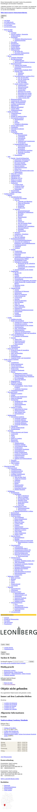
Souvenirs (13, 460)
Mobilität (16, 539)
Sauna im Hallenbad (16, 398)
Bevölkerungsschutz (16, 59)
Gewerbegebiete (18, 605)
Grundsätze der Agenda (24, 96)
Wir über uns (17, 272)
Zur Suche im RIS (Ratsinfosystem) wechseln (13, 663)
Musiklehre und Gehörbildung (26, 226)
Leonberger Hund (19, 186)
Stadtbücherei (14, 271)
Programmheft (18, 311)
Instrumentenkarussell (24, 211)
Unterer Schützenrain (20, 533)
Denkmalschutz (18, 486)
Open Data (21, 505)
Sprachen (17, 299)
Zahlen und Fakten (16, 192)
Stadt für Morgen (15, 48)
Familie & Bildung (9, 194)
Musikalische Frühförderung (25, 212)
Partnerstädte (17, 189)
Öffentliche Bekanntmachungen (23, 39)
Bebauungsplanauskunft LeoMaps (23, 511)
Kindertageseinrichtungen (18, 238)
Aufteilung (17, 480)
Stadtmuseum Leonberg (20, 373)
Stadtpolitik (14, 132)
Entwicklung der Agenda (24, 93)
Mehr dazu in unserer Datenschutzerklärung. (14, 12)
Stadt (9, 156)
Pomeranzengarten (19, 455)
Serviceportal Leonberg (17, 118)
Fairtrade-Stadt (18, 71)
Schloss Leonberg (19, 457)
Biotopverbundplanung (20, 519)
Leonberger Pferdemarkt (17, 370)
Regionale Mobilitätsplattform (22, 567)
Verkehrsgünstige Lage (20, 595)
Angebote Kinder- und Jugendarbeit (21, 358)
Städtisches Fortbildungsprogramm (23, 310)
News (16, 604)
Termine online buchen (17, 125)
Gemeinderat (21, 136)
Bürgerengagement (16, 63)
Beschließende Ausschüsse (25, 150)
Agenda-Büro (21, 90)
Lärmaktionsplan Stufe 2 (21, 548)
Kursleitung (17, 316)
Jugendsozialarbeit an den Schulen (23, 269)
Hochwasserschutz (23, 556)
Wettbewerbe (21, 207)
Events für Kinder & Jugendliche (20, 350)
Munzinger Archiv (19, 285)
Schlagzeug (21, 221)
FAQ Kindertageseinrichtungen (22, 240)
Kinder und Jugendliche (17, 320)
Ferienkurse (14, 355)
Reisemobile (14, 440)
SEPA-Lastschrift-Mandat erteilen (10, 778)
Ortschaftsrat (21, 153)
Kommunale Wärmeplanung (22, 159)
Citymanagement (15, 612)
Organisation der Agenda (24, 94)
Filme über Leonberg (16, 173)
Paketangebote (22, 231)
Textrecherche (22, 142)
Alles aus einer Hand (20, 477)
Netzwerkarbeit (18, 344)
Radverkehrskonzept (20, 573)
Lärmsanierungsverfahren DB (22, 550)
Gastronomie (14, 434)
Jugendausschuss (19, 327)
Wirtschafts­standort (19, 593)
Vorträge (16, 290)
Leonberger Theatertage (20, 389)
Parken (13, 582)
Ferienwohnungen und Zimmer (19, 432)
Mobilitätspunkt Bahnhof (21, 568)
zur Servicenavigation (10, 26)
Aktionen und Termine (20, 65)
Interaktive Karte (22, 500)
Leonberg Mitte (18, 523)
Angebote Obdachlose (17, 57)
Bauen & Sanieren (19, 166)
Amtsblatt (13, 32)
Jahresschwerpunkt (23, 87)
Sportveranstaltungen (20, 404)
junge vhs (17, 303)
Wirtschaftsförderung (16, 602)
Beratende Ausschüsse (24, 152)
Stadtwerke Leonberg (13, 576)
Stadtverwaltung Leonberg (14, 720)
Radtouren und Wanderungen (19, 396)
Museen (13, 372)
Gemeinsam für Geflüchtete (18, 101)
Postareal (16, 525)
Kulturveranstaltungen (17, 364)
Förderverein (21, 204)
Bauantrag (17, 482)
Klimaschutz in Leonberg (21, 161)
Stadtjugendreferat (19, 330)
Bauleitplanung (15, 492)
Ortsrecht (13, 130)
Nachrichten (14, 37)
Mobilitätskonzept (19, 565)
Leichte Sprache (8, 647)
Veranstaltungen (18, 279)
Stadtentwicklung (15, 516)
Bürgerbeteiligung (16, 514)
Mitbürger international (17, 107)
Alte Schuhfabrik (19, 517)
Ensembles (21, 229)
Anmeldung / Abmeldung (21, 234)
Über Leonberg (15, 463)
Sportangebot (14, 399)
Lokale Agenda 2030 (23, 97)
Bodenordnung (15, 512)
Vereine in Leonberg (16, 407)
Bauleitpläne (17, 494)
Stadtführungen (15, 461)
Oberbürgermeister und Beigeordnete (24, 146)
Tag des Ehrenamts (16, 365)
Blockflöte (21, 214)
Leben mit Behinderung (17, 334)
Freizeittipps (14, 351)
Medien (16, 274)
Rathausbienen (18, 172)
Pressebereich (14, 43)
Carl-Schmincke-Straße (20, 446)
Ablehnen (3, 15)
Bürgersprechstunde (16, 99)
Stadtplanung (11, 491)
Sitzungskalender (22, 135)
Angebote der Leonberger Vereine (23, 322)
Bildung (10, 195)
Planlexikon (21, 503)
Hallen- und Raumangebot (18, 102)
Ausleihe (16, 276)
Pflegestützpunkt (15, 347)
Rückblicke (21, 206)
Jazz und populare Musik (24, 223)
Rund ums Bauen (12, 468)
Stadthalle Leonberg (16, 382)
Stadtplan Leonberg (16, 181)
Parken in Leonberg (16, 180)
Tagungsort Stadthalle (20, 598)
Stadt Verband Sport (19, 412)
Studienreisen (18, 293)
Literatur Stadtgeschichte (17, 427)
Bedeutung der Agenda (24, 91)
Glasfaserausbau (15, 175)
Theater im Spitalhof (16, 384)
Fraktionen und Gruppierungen (26, 141)
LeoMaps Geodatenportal (18, 104)
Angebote (17, 209)
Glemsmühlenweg (19, 451)
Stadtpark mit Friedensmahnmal (23, 458)
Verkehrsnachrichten (20, 40)
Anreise (16, 464)
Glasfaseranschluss (16, 469)
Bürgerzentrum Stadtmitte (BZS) (23, 70)
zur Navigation (8, 25)
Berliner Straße (18, 520)
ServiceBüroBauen (16, 475)
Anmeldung (17, 246)
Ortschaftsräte (21, 138)
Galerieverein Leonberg (17, 367)
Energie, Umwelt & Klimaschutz (20, 158)
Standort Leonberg (16, 591)
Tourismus (10, 430)
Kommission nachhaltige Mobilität (23, 564)
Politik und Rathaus (13, 111)
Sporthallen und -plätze (20, 401)
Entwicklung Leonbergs (17, 416)
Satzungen (17, 232)
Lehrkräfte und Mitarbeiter (25, 201)
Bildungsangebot (19, 599)
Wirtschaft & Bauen (9, 466)
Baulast (16, 483)
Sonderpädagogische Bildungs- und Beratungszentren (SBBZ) (24, 258)
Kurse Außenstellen (19, 307)
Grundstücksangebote (17, 471)
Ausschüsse (21, 139)
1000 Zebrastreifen (19, 562)
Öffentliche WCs (15, 176)
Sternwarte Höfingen (20, 379)
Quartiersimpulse (15, 45)
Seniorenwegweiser (19, 341)
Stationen (20, 74)
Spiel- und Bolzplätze (20, 328)
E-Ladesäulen (18, 559)
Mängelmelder (15, 105)
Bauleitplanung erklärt (20, 506)
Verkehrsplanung (15, 557)
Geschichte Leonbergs (20, 418)
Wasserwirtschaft (15, 584)
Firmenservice (18, 308)
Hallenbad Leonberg (16, 393)
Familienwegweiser (16, 319)
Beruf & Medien (18, 302)
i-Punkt (13, 437)
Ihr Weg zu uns (18, 235)
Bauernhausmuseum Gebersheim (23, 375)
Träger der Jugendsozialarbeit (22, 331)
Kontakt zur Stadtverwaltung (19, 116)
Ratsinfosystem (18, 133)
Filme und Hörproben (24, 203)
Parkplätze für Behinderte (21, 336)
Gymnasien (17, 255)
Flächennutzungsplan (23, 508)
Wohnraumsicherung (16, 110)
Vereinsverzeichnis (19, 410)
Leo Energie (14, 585)
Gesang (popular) (22, 224)
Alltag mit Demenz (19, 342)
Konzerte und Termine (20, 198)
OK (2, 17)
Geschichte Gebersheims (21, 421)
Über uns (16, 200)
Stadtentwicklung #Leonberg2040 (23, 540)
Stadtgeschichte (12, 415)
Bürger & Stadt (8, 29)
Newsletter (14, 42)
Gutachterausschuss (16, 472)
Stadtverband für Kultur (20, 409)
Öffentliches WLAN (16, 178)
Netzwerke (17, 610)
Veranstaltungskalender (17, 54)
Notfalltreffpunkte (19, 60)
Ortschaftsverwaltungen (17, 128)
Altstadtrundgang (19, 443)
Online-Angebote (19, 305)
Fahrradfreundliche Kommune (22, 571)
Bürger (9, 56)
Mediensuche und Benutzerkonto (23, 277)
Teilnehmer (21, 73)
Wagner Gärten (18, 534)
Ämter (16, 121)
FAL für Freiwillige (23, 77)
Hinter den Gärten (19, 522)
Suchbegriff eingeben (6, 661)
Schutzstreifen (18, 574)
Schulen (13, 249)
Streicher (20, 215)
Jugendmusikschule (16, 197)
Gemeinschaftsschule (20, 252)
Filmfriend (17, 286)
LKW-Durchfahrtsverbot (21, 553)
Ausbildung (14, 115)
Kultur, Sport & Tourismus (11, 359)
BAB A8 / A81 (18, 570)
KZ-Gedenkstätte (19, 378)
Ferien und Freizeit (13, 348)
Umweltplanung (15, 545)
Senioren (13, 338)
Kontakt (16, 313)
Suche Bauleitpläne (23, 502)
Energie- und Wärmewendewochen (24, 170)
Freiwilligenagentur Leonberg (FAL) (24, 76)
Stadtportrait (14, 183)
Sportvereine (17, 406)
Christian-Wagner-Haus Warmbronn (24, 376)
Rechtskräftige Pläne (23, 499)
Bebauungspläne (18, 485)
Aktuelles (10, 31)
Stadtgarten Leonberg (20, 530)
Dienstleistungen (18, 119)
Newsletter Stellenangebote (21, 53)
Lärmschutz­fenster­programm (22, 551)
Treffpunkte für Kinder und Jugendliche (25, 333)
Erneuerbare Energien (20, 164)
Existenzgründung (19, 608)
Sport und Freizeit (12, 392)
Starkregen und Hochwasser (22, 554)
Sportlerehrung (18, 403)
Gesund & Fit (18, 297)
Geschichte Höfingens (20, 423)
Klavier (20, 220)
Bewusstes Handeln (19, 163)
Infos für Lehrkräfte (19, 237)
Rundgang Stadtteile (19, 444)
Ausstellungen (15, 362)
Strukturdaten (18, 596)
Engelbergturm (18, 447)
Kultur (9, 361)
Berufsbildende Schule (20, 260)
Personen (16, 122)
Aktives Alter (18, 339)
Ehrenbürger (14, 426)
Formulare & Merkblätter (21, 124)
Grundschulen (18, 251)
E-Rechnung (14, 590)
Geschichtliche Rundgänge (21, 449)
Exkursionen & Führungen (21, 291)
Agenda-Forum (22, 88)
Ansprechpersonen (16, 113)
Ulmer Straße (18, 531)
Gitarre (20, 218)
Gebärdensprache (9, 649)
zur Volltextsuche (9, 22)
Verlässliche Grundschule (21, 262)
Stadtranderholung (16, 356)
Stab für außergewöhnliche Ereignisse (24, 62)
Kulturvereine (14, 368)
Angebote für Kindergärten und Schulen (25, 280)
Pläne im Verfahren (23, 497)
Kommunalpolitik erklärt (21, 144)
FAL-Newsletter (22, 82)
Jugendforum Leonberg (20, 324)
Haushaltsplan (18, 155)
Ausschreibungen (15, 588)
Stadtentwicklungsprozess (21, 528)
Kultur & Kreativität (19, 296)
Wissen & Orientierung (20, 294)
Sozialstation (14, 345)
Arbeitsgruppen (22, 85)
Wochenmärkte (15, 190)
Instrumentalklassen (23, 228)
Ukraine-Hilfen (15, 108)
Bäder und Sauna (15, 578)
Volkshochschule (15, 288)
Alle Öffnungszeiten (6, 757)
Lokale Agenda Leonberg (21, 84)
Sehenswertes (14, 441)
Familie (10, 317)
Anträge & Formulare (20, 478)
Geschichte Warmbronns (21, 424)
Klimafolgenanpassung (20, 167)
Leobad (13, 395)
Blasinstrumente (22, 217)
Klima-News (17, 169)
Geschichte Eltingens (20, 420)
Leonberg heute (18, 184)
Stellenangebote (15, 49)
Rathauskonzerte (15, 381)
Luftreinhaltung (18, 547)
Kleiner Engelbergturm (20, 452)
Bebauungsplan (22, 509)
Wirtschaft (10, 587)
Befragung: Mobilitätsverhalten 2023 (24, 560)
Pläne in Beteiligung (23, 495)
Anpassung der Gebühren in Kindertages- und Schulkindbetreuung (24, 242)
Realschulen (17, 254)
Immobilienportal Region (21, 607)
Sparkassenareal (18, 526)
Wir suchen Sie (18, 51)
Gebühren (17, 248)
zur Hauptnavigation (9, 23)
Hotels (13, 435)
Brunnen (13, 579)
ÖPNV (13, 581)
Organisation (14, 127)
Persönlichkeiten (15, 429)
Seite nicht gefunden (9, 684)
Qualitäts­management (20, 245)
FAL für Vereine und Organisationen (23, 79)
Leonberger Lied (19, 187)
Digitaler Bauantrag (19, 489)
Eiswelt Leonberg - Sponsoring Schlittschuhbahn (19, 35)
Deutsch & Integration (20, 300)
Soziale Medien (15, 46)
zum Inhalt (7, 20)
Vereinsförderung (19, 413)
